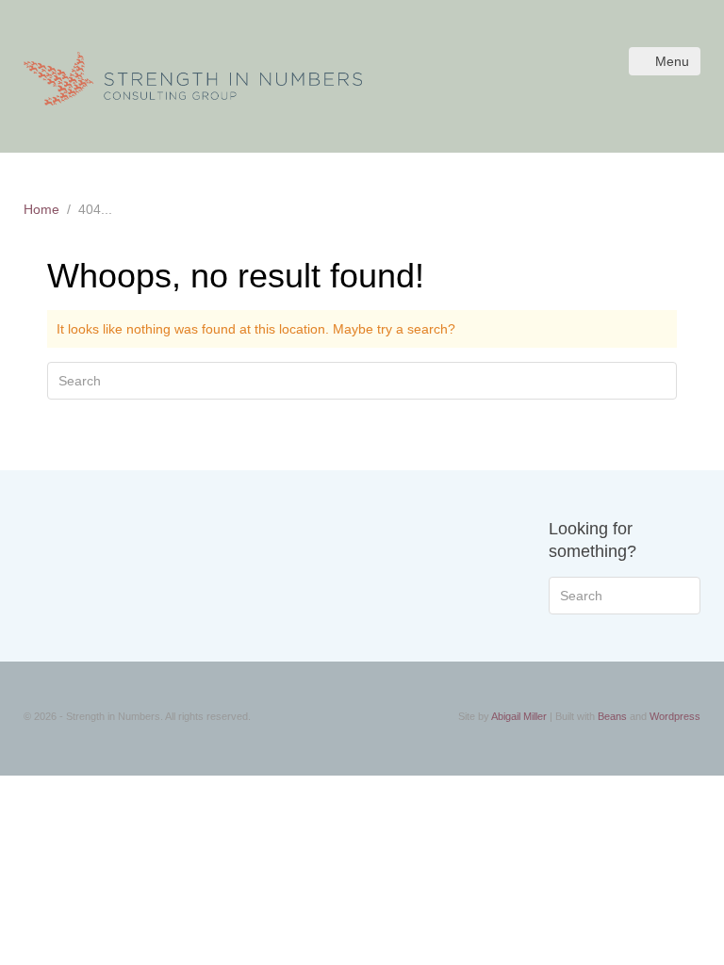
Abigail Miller (519, 716)
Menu (672, 61)
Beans (612, 716)
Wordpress (675, 716)
